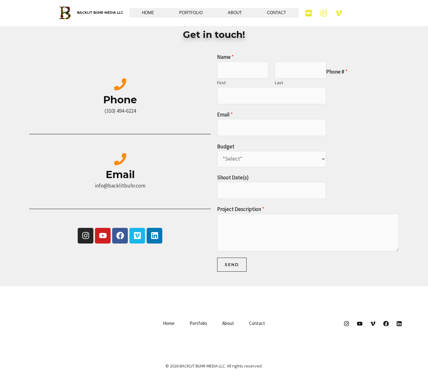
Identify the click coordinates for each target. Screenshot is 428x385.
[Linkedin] (399, 323)
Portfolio (191, 12)
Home (148, 12)
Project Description (240, 209)
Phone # (336, 71)
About (235, 12)
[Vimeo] (338, 13)
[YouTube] (360, 323)
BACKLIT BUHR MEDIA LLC (100, 13)
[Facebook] (386, 323)
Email (225, 114)
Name (225, 57)
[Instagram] (323, 13)
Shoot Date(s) (233, 177)
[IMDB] (308, 13)
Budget (225, 146)
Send (232, 264)
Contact (276, 12)
